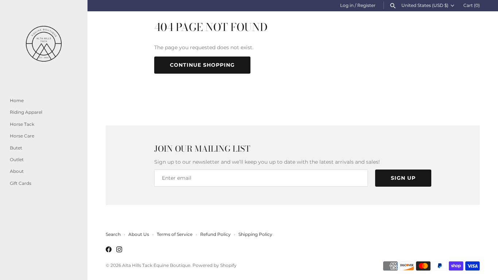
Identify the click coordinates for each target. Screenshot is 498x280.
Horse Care (22, 136)
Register (366, 5)
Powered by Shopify (214, 265)
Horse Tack (22, 124)
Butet (16, 148)
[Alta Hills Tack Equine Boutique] (43, 44)
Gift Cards (20, 183)
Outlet (17, 159)
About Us (138, 234)
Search (113, 234)
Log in (347, 5)
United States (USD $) (424, 5)
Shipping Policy (255, 234)
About (17, 171)
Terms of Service (174, 234)
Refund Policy (215, 234)
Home (17, 100)
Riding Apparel (26, 112)
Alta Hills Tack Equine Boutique (156, 265)
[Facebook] (109, 249)
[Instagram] (119, 249)
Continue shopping (202, 65)
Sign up (403, 178)
